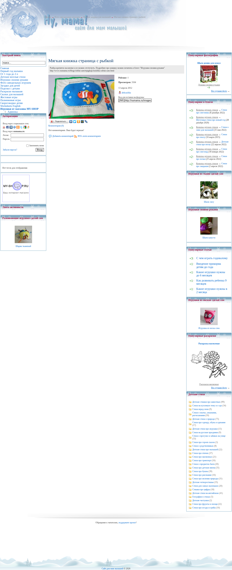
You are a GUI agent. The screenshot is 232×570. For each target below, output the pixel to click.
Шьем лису (209, 202)
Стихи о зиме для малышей (212, 128)
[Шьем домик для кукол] (209, 82)
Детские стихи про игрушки (205, 429)
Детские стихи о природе (203, 419)
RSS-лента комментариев (89, 136)
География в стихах (201, 497)
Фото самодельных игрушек (67, 17)
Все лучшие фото (219, 91)
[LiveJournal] (86, 121)
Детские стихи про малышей (205, 449)
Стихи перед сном (200, 409)
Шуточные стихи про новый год (210, 120)
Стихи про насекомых (202, 457)
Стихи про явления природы (205, 478)
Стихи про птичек (200, 453)
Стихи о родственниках (203, 446)
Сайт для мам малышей (112, 568)
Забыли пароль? (10, 149)
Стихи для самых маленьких (205, 486)
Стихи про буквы (200, 471)
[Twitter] (75, 121)
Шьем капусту (209, 237)
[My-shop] (16, 201)
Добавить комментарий (62, 136)
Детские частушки (200, 500)
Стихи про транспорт (201, 460)
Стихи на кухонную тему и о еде (207, 405)
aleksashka (126, 92)
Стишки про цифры (201, 489)
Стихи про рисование (202, 475)
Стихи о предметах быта (203, 464)
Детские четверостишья (203, 482)
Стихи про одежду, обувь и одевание (208, 422)
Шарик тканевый (23, 246)
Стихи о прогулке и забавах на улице (208, 436)
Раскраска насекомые (209, 343)
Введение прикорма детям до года (208, 265)
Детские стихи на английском (205, 493)
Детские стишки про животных (206, 402)
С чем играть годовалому (212, 258)
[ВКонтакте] (71, 121)
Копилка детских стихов (207, 110)
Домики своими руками (209, 85)
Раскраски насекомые (209, 384)
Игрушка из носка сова (208, 328)
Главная (47, 17)
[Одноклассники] (78, 121)
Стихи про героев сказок (203, 442)
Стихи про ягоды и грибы (204, 507)
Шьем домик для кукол (209, 63)
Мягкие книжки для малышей (97, 17)
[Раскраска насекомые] (209, 381)
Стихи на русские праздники (205, 432)
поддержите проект (127, 522)
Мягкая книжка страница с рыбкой (129, 17)
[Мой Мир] (82, 121)
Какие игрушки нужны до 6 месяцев (210, 274)
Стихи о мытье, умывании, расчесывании (204, 414)
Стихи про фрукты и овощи (205, 504)
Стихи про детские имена (203, 467)
